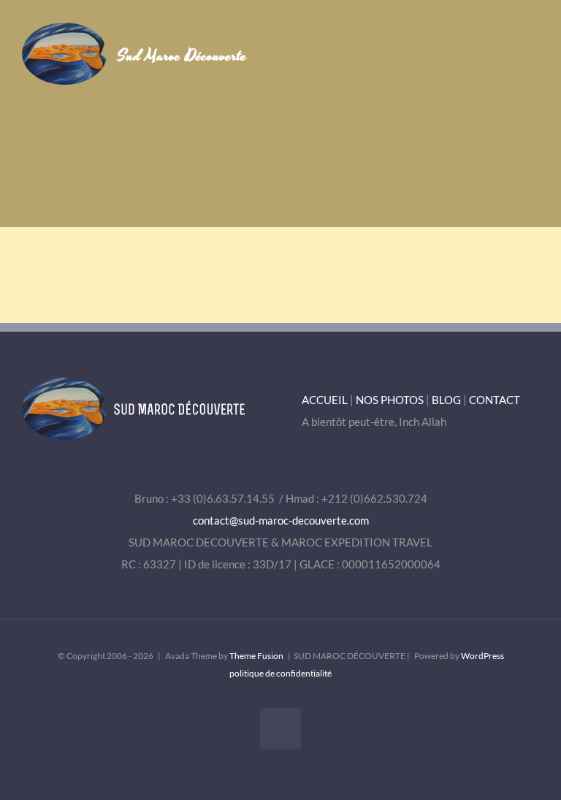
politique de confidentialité (280, 673)
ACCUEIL (325, 399)
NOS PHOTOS (390, 399)
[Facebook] (280, 728)
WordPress (482, 655)
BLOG (446, 399)
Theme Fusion (256, 655)
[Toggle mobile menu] (533, 45)
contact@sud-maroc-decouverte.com (281, 520)
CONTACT (494, 399)
